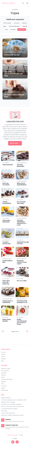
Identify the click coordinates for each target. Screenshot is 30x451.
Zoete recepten (7, 23)
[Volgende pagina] (27, 331)
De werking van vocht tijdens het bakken (11, 404)
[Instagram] (17, 442)
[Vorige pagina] (2, 331)
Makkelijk (24, 26)
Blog (2, 361)
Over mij (3, 352)
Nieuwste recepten (6, 368)
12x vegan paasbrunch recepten (9, 408)
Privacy (3, 356)
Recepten (3, 358)
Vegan (4, 26)
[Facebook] (12, 442)
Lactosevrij (16, 23)
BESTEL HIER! (14, 143)
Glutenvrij (24, 23)
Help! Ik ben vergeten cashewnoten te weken (12, 415)
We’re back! (4, 411)
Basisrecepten (4, 390)
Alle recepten (21, 29)
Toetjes (3, 388)
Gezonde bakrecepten (14, 26)
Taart (6, 29)
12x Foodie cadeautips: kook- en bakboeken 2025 (13, 400)
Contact (3, 354)
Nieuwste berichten (6, 397)
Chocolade (13, 29)
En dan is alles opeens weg (8, 413)
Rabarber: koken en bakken (8, 402)
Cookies (15, 438)
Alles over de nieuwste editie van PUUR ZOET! (12, 406)
